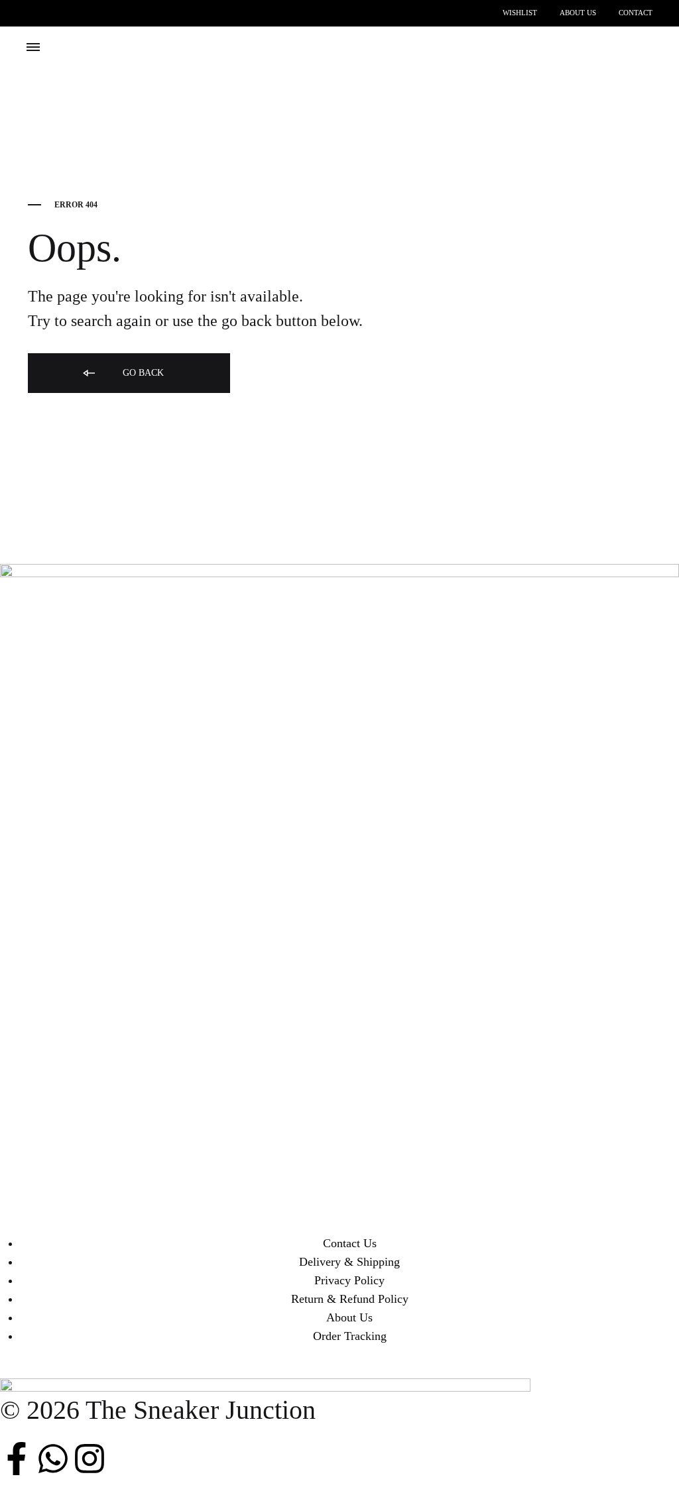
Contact (635, 13)
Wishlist (520, 13)
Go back (142, 373)
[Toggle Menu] (33, 47)
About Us (578, 13)
